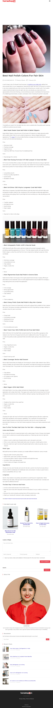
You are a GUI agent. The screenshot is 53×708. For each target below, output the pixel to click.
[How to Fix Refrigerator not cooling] (6, 673)
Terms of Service (30, 698)
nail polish (15, 498)
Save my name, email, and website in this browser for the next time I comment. (25, 557)
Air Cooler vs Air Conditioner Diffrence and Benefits (23, 680)
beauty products (9, 498)
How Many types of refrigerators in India (20, 648)
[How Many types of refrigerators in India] (6, 649)
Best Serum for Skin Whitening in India (10, 531)
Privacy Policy (22, 698)
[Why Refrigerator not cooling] (6, 665)
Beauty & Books (21, 80)
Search (4, 567)
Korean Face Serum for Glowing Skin (26, 524)
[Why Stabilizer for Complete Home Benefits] (6, 657)
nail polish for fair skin (32, 498)
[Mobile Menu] (49, 1)
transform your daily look (34, 84)
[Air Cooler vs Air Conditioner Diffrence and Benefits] (6, 681)
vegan (13, 137)
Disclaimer (27, 704)
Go (47, 639)
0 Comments (18, 666)
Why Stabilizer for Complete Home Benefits (21, 656)
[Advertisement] (26, 12)
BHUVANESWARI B (9, 80)
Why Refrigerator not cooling (17, 664)
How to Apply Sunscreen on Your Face (42, 524)
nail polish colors (22, 498)
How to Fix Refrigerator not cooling (18, 672)
